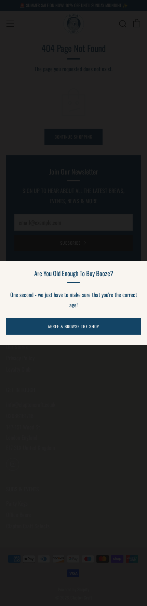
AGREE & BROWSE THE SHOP (73, 326)
